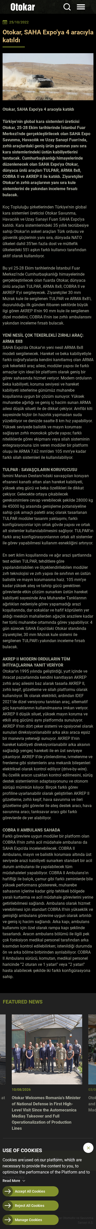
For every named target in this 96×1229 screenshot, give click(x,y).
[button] (88, 1148)
